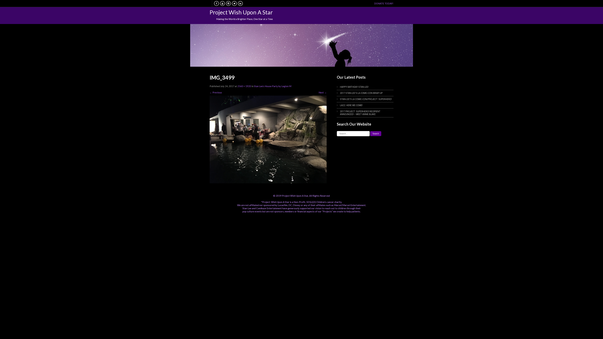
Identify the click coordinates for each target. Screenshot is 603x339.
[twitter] (234, 3)
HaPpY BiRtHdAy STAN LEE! (354, 87)
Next (323, 92)
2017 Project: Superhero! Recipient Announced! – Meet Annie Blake (360, 113)
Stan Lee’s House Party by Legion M (272, 86)
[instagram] (228, 3)
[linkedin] (240, 3)
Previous (216, 92)
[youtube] (222, 3)
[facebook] (216, 3)
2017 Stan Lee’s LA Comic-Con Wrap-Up (361, 93)
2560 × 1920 (244, 86)
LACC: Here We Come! (351, 105)
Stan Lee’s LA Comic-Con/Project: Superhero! (366, 99)
